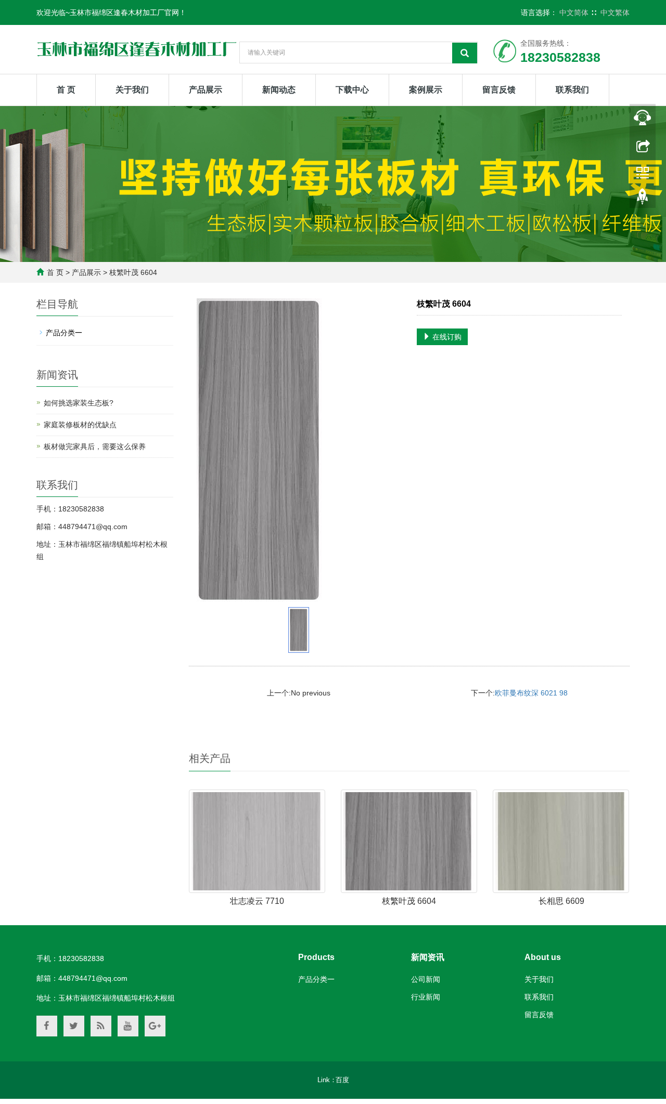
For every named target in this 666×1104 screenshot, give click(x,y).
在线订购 (446, 337)
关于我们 (132, 89)
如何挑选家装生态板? (78, 403)
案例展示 (425, 89)
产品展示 (205, 89)
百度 (342, 1080)
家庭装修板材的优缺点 (80, 424)
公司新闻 (425, 979)
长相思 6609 (561, 901)
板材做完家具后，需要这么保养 (95, 446)
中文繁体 (615, 12)
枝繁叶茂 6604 (409, 901)
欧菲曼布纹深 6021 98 (531, 693)
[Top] (643, 199)
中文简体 (573, 12)
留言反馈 (499, 89)
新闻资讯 (427, 957)
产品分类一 (64, 332)
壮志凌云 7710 (257, 901)
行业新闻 (425, 997)
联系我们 (572, 89)
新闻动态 (279, 89)
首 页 (66, 89)
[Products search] (464, 53)
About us (542, 957)
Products (316, 957)
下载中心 (352, 89)
